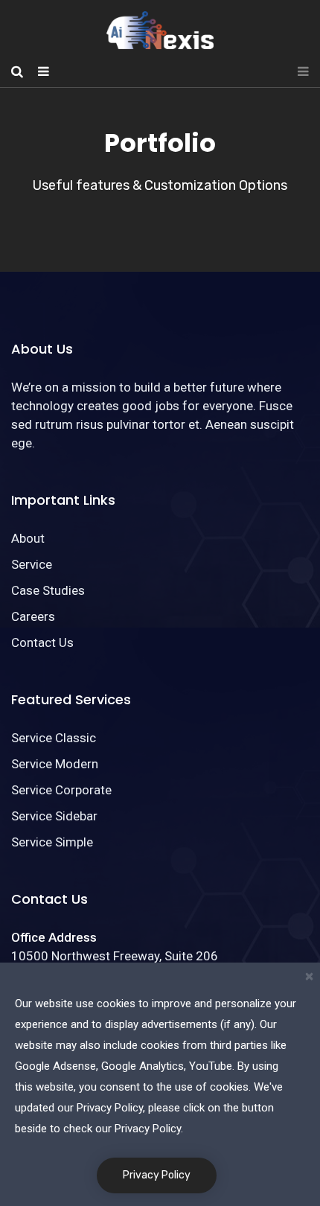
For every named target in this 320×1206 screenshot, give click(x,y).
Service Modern (54, 763)
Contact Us (42, 642)
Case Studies (48, 590)
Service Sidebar (54, 815)
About (28, 538)
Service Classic (53, 737)
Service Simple (52, 842)
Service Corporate (61, 789)
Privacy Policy (157, 1175)
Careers (33, 616)
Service (31, 564)
